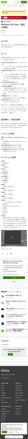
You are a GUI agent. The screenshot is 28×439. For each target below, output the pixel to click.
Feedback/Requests (6, 397)
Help (2, 400)
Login (18, 2)
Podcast (3, 420)
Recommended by (12, 291)
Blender (3, 30)
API (16, 402)
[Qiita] (4, 2)
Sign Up (17, 354)
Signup (24, 2)
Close (16, 432)
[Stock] (7, 253)
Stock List (9, 5)
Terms (2, 388)
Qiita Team (17, 408)
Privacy (3, 390)
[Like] (2, 253)
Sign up (11, 432)
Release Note (18, 385)
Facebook (3, 416)
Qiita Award (18, 397)
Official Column (18, 390)
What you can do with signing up (10, 274)
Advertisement (4, 402)
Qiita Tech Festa (19, 395)
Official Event (22, 5)
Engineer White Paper (20, 400)
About (2, 385)
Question (15, 5)
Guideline (3, 392)
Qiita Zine (17, 411)
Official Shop (18, 413)
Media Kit (3, 395)
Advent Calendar (19, 392)
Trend (3, 5)
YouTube (3, 418)
